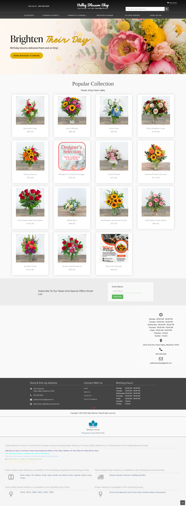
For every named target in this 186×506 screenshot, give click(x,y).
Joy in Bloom (72, 128)
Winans (112, 475)
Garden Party (30, 266)
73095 (51, 492)
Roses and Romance (72, 266)
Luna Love (114, 128)
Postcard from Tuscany (156, 174)
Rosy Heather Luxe (156, 128)
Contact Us (87, 395)
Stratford (146, 492)
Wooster (119, 475)
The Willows (36, 475)
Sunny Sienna (30, 174)
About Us (87, 392)
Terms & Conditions (90, 399)
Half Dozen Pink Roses (155, 220)
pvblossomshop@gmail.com (43, 399)
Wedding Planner (105, 15)
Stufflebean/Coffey (139, 475)
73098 (34, 492)
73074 (28, 492)
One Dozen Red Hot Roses (30, 220)
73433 (45, 492)
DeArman (127, 475)
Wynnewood (161, 492)
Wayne (152, 492)
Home (86, 388)
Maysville (122, 492)
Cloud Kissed (114, 174)
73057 (39, 492)
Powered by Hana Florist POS (93, 433)
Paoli (129, 492)
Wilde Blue (72, 220)
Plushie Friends (132, 15)
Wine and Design (114, 266)
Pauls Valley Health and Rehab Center (57, 475)
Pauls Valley (25, 475)
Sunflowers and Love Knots (114, 220)
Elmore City (114, 492)
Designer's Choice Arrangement (72, 174)
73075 (22, 492)
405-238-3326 (43, 6)
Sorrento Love (30, 128)
